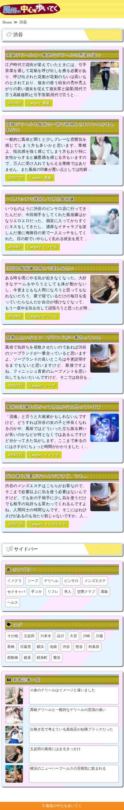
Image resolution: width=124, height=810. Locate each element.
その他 (12, 636)
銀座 (27, 657)
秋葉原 (93, 647)
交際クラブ (86, 592)
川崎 (86, 636)
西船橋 (12, 657)
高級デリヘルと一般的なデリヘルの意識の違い (54, 55)
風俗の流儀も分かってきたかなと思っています (54, 407)
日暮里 (25, 647)
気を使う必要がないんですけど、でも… (47, 476)
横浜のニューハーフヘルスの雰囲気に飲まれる (68, 768)
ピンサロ (49, 247)
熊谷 (79, 647)
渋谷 (66, 647)
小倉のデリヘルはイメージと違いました (62, 690)
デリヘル (49, 316)
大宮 (73, 636)
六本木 (45, 636)
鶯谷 (56, 657)
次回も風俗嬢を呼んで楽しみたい (40, 268)
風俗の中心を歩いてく (64, 806)
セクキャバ (16, 592)
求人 (67, 592)
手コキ (36, 592)
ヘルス (12, 602)
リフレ (53, 592)
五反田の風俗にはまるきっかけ (55, 749)
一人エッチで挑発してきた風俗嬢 (40, 199)
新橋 (10, 647)
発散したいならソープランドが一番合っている (54, 337)
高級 (46, 103)
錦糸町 (42, 657)
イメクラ (51, 455)
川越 (99, 636)
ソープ (49, 385)
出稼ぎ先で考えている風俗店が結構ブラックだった (71, 729)
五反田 (29, 636)
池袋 (53, 647)
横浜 (40, 647)
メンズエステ (55, 524)
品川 (60, 636)
